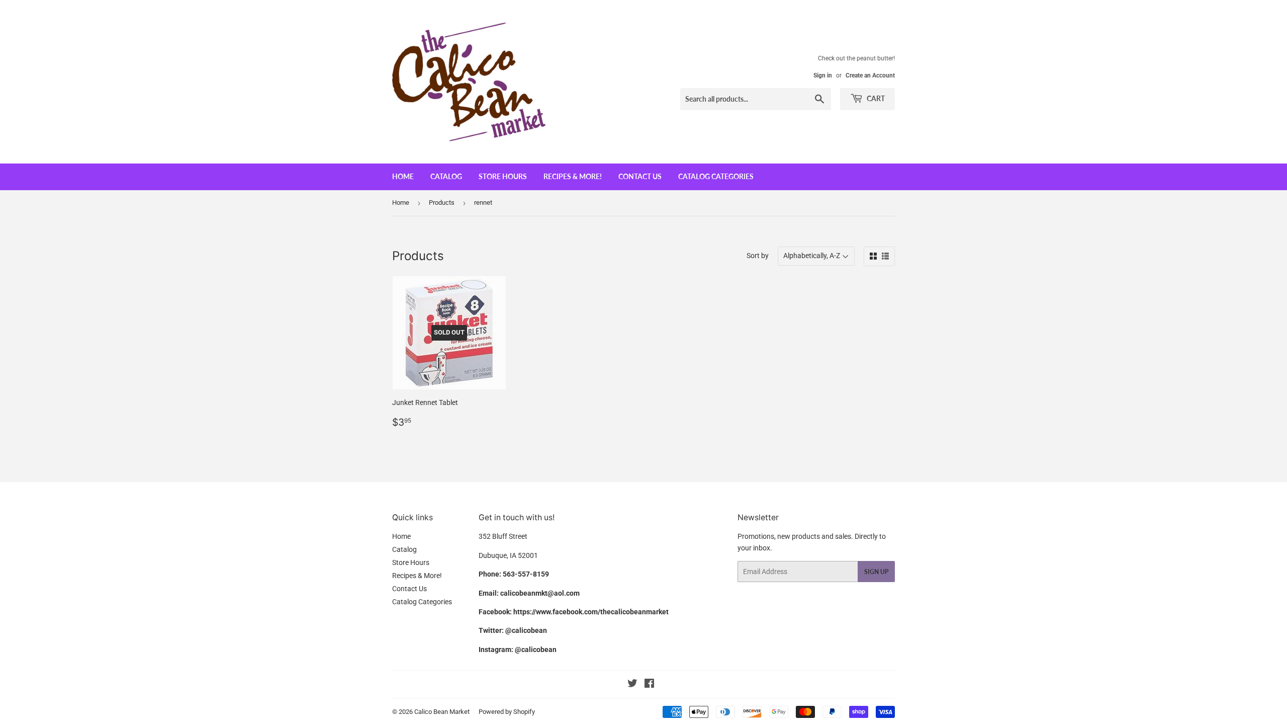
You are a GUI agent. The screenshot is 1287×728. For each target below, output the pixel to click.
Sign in (822, 75)
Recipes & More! (572, 176)
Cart (875, 98)
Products (441, 202)
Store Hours (503, 176)
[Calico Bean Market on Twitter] (632, 685)
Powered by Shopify (507, 711)
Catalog (446, 176)
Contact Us (640, 176)
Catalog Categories (716, 176)
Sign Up (876, 572)
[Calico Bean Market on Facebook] (649, 685)
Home (403, 176)
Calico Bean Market (442, 711)
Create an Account (870, 75)
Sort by (758, 256)
